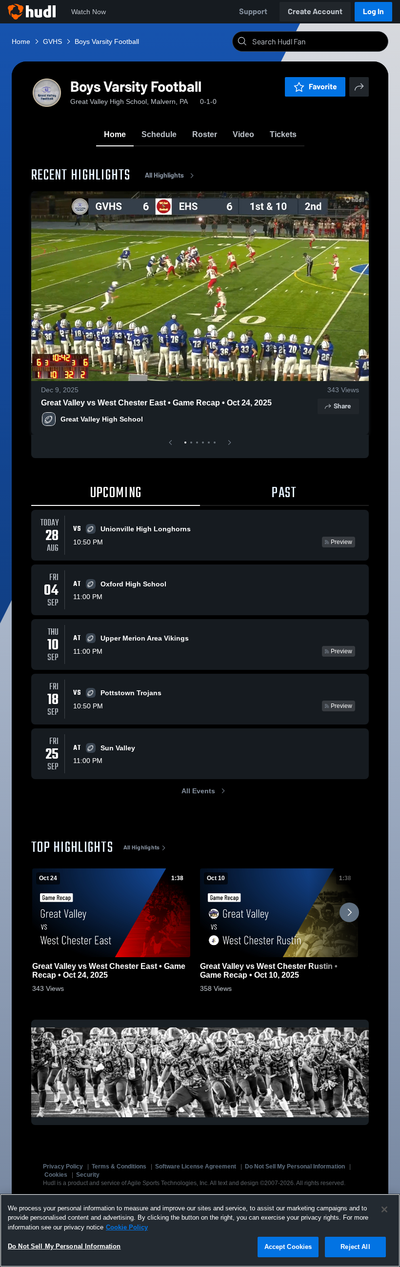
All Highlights (164, 175)
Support (253, 11)
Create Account (315, 11)
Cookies (55, 1174)
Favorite (323, 86)
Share (342, 406)
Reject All (355, 1246)
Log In (373, 11)
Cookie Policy (127, 1227)
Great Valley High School (101, 419)
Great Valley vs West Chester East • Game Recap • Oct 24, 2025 (156, 403)
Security (88, 1174)
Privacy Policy (63, 1166)
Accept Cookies (288, 1246)
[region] (200, 1230)
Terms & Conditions (119, 1166)
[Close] (384, 1209)
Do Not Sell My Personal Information (295, 1166)
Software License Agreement (195, 1166)
